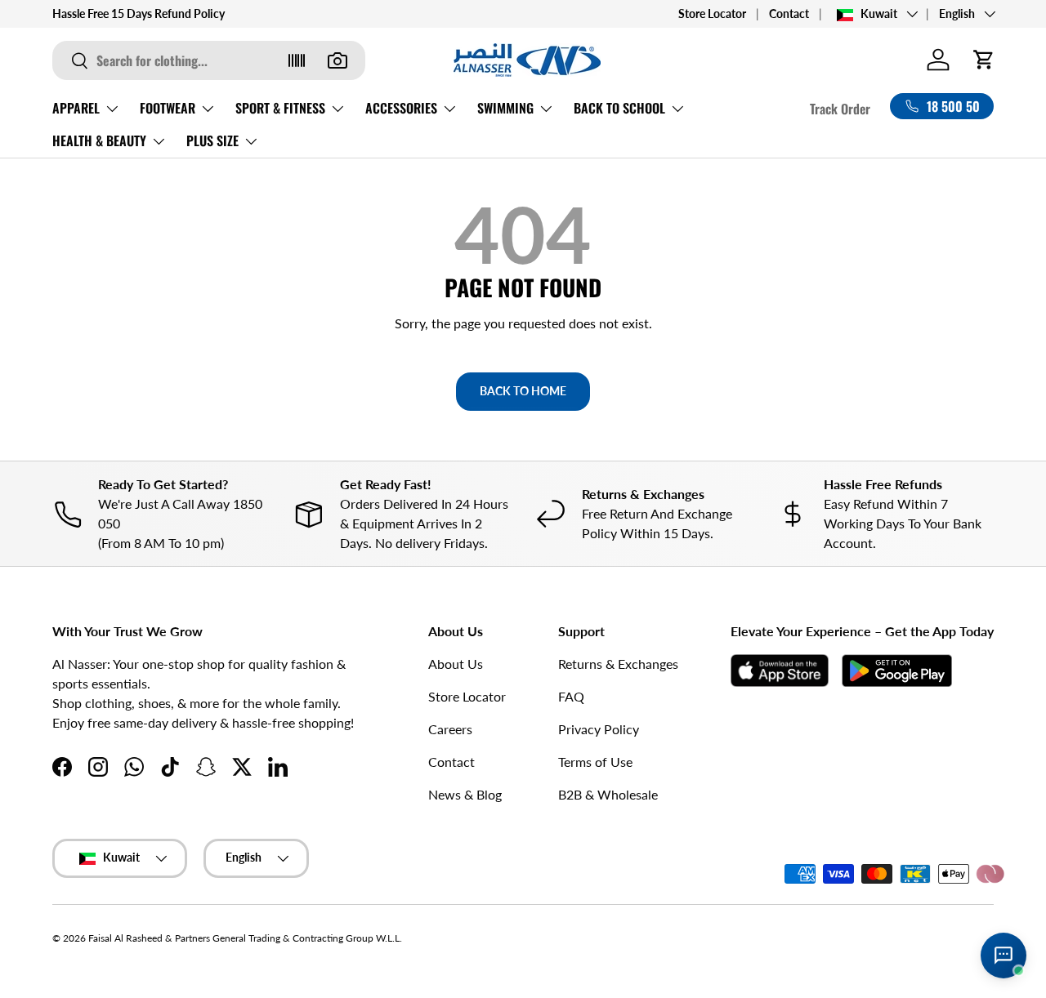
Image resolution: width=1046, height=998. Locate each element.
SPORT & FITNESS (280, 108)
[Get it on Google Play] (897, 670)
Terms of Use (595, 761)
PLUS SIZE (212, 140)
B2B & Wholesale (608, 794)
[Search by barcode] (296, 60)
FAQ (571, 696)
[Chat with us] (1003, 955)
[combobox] (208, 60)
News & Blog (465, 794)
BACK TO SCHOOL (619, 108)
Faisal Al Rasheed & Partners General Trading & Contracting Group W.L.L (244, 938)
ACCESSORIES (401, 108)
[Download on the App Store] (780, 670)
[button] (984, 60)
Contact (789, 13)
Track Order (840, 108)
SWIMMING (505, 108)
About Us (455, 663)
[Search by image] (337, 60)
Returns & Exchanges (618, 663)
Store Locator (712, 13)
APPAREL (76, 108)
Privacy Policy (598, 729)
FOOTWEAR (167, 108)
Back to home (523, 391)
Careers (450, 729)
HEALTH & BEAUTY (99, 140)
